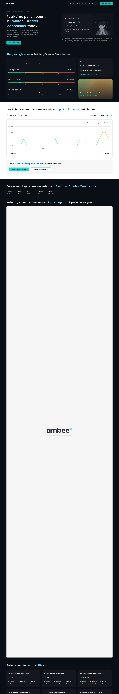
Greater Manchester (18, 11)
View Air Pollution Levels (89, 74)
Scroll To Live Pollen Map (89, 96)
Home (8, 11)
